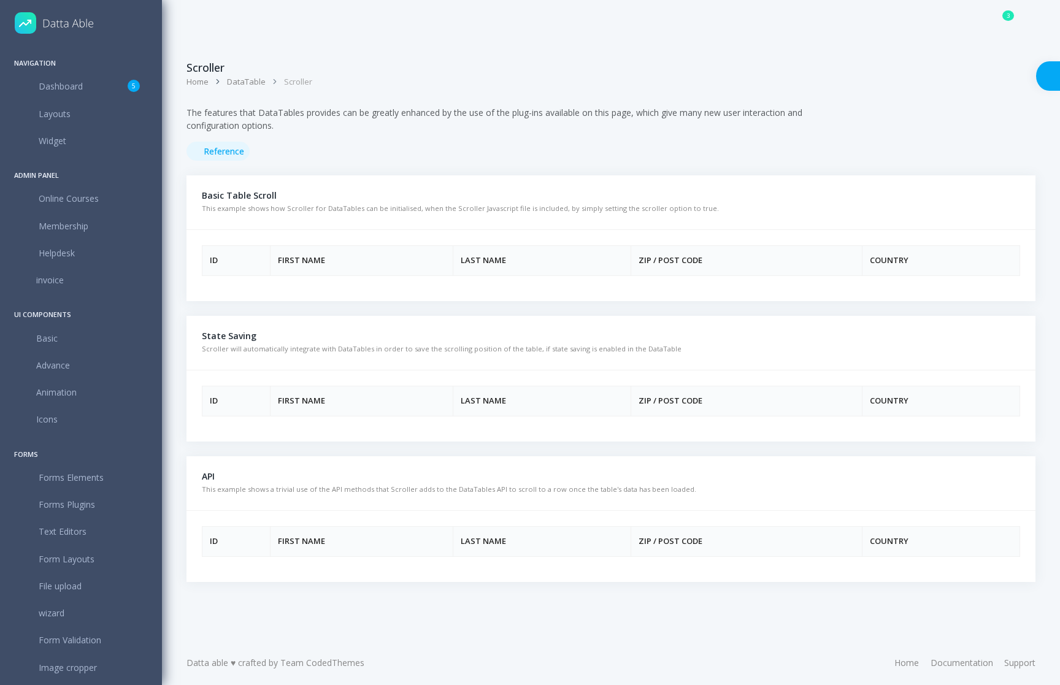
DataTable (246, 81)
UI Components (42, 314)
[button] (220, 22)
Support (1019, 662)
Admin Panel (36, 175)
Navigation (35, 62)
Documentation (962, 662)
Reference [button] (222, 151)
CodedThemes (335, 662)
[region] (81, 365)
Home (197, 81)
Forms (26, 454)
